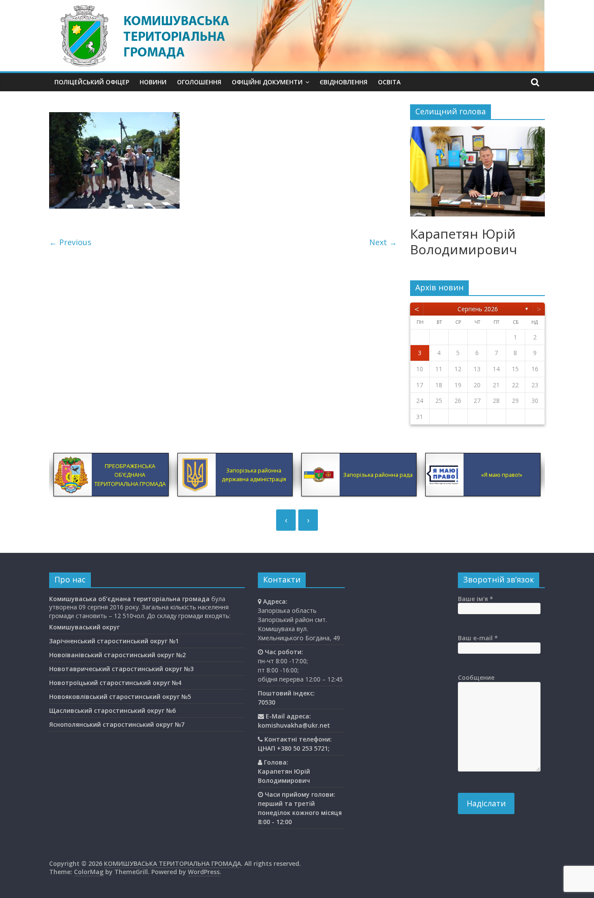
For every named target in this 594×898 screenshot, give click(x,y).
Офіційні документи (267, 82)
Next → (383, 242)
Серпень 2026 (477, 309)
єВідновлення (343, 82)
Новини (153, 82)
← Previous (70, 242)
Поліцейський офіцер (91, 82)
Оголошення (199, 82)
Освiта (389, 82)
